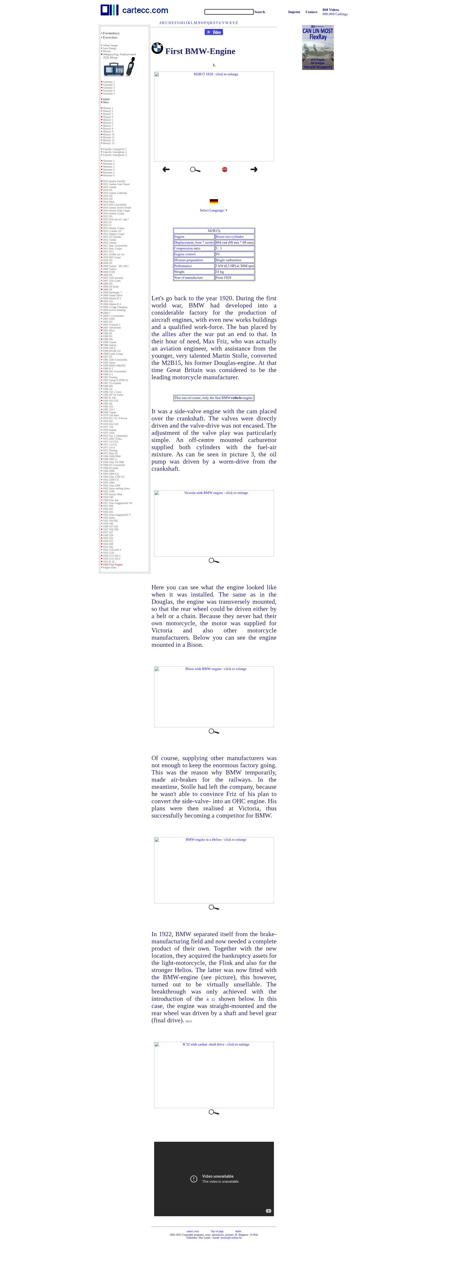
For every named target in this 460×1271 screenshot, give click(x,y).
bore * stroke (204, 242)
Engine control (185, 254)
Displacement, (184, 242)
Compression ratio (187, 248)
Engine (179, 237)
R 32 (211, 1000)
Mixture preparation (188, 260)
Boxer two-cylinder (230, 237)
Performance (183, 266)
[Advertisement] (125, 661)
